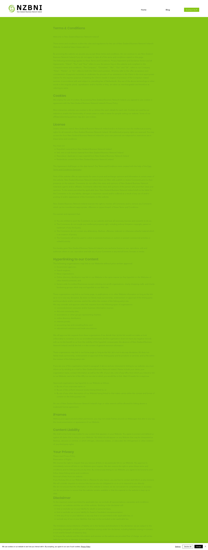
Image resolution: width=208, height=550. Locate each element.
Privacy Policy (85, 546)
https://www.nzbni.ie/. (80, 47)
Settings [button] (178, 546)
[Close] (205, 546)
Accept (198, 546)
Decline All (187, 546)
